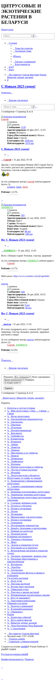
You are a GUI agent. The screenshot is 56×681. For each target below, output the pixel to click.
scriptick (11, 187)
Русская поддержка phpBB (14, 654)
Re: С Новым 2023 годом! (17, 239)
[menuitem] (23, 48)
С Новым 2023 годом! (18, 86)
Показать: (9, 377)
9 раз (27, 305)
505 (23, 215)
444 (23, 292)
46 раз (28, 308)
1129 (23, 127)
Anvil (25, 187)
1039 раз (29, 140)
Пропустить (7, 29)
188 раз (29, 234)
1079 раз (29, 143)
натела (4, 284)
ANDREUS (7, 207)
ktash (18, 187)
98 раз (28, 231)
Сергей (5, 119)
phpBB (24, 646)
